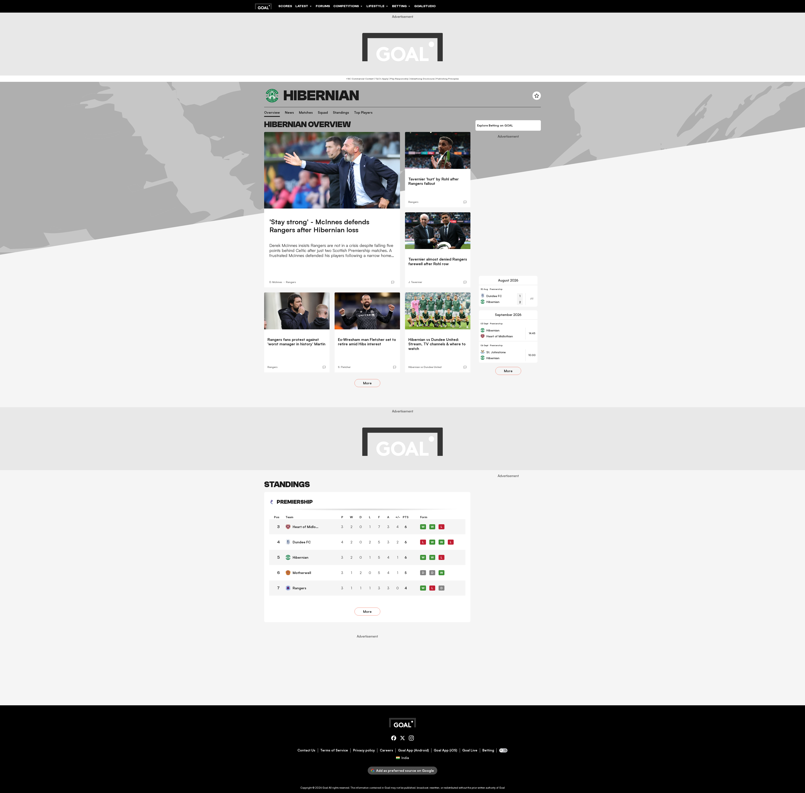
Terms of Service (334, 750)
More (367, 383)
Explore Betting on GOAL (495, 125)
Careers (386, 750)
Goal (325, 787)
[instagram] (411, 739)
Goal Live (469, 750)
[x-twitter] (402, 739)
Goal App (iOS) (445, 750)
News (289, 113)
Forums (323, 6)
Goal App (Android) (413, 750)
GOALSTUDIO (425, 6)
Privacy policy (364, 750)
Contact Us (306, 750)
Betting (488, 750)
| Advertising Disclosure (421, 78)
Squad (323, 113)
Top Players (363, 113)
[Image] (332, 170)
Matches (306, 113)
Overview (272, 113)
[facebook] (393, 739)
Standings (341, 113)
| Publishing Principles (446, 78)
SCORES (285, 6)
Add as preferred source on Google (405, 770)
